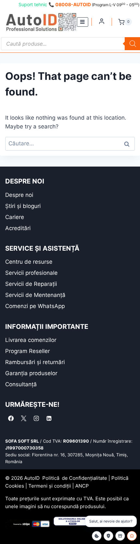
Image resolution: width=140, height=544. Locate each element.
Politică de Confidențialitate (74, 478)
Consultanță (21, 384)
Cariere (14, 217)
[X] (23, 418)
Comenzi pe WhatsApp (35, 306)
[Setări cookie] (97, 536)
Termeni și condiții (49, 486)
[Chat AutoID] (132, 536)
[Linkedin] (48, 418)
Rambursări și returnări (35, 362)
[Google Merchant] (120, 536)
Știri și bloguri (23, 206)
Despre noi (19, 195)
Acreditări (18, 228)
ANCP (82, 486)
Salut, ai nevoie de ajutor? (111, 521)
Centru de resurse (28, 261)
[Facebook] (10, 418)
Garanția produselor (31, 373)
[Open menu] (82, 22)
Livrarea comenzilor (30, 340)
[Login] (101, 21)
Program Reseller (27, 351)
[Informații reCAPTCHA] (108, 536)
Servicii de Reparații (31, 284)
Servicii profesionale (31, 273)
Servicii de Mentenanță (35, 295)
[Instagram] (36, 418)
